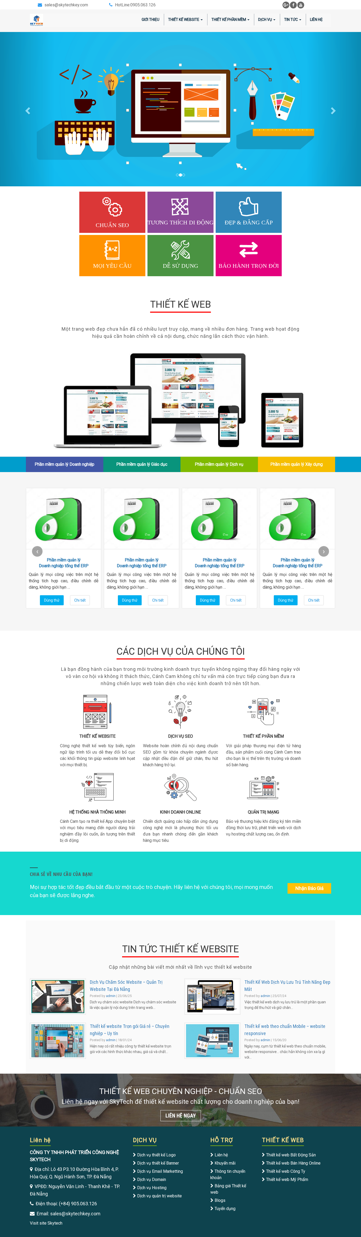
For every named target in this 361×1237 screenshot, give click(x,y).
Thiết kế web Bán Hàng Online (293, 1163)
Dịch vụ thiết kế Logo (156, 1154)
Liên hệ (221, 1154)
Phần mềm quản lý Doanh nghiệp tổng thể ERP (64, 562)
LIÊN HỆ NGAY (180, 1116)
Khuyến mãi (225, 1163)
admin (110, 996)
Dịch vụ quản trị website (159, 1195)
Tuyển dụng (225, 1208)
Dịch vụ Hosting (151, 1187)
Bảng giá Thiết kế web (228, 1189)
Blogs (220, 1200)
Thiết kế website (183, 19)
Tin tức (291, 19)
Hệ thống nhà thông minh (97, 812)
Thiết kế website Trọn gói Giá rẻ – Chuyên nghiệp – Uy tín (129, 1029)
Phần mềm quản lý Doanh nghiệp (64, 464)
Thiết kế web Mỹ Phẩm (287, 1179)
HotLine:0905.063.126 (135, 4)
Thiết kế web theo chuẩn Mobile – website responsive (284, 1029)
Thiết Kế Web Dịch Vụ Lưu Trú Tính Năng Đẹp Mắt (287, 985)
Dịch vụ (265, 19)
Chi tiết (80, 600)
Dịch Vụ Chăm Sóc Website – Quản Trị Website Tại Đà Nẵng (126, 985)
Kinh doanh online (180, 812)
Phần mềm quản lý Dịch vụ (219, 464)
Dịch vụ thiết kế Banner (158, 1163)
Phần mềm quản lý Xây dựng (296, 464)
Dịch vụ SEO (180, 736)
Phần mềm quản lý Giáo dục (141, 464)
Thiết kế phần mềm (228, 19)
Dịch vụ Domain (151, 1179)
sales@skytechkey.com (66, 4)
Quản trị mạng (263, 812)
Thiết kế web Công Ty (285, 1171)
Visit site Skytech (46, 1223)
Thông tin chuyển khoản (227, 1174)
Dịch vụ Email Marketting (160, 1171)
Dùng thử (51, 600)
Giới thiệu (150, 19)
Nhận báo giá (309, 888)
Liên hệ (316, 19)
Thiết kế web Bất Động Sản (291, 1154)
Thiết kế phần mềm (263, 736)
